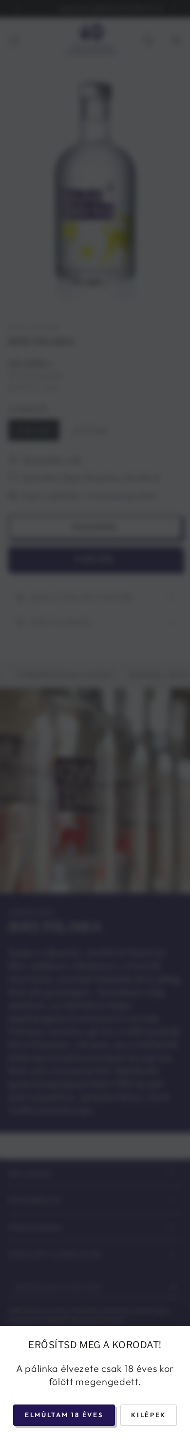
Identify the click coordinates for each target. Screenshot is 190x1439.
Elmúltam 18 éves (64, 1415)
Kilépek (148, 1415)
